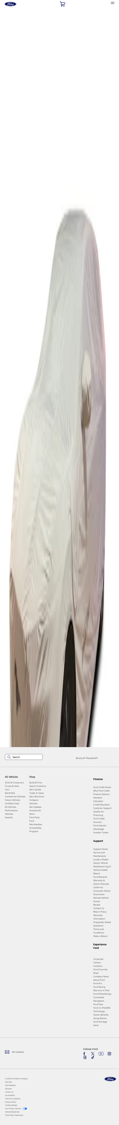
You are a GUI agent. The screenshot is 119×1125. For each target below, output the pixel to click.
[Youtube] (101, 1053)
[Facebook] (85, 1053)
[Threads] (85, 1057)
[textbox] (23, 757)
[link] (8, 1082)
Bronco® (80, 758)
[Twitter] (92, 1053)
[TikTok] (92, 1057)
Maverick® (92, 758)
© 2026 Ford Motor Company (16, 1079)
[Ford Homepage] (110, 1079)
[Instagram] (109, 1053)
